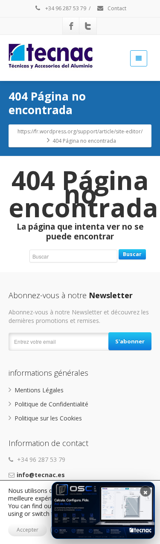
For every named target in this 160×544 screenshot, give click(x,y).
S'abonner (130, 341)
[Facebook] (71, 26)
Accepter (27, 529)
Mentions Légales (39, 390)
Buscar (132, 254)
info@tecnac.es (41, 475)
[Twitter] (87, 26)
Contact (116, 8)
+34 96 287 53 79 (65, 8)
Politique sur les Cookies (48, 418)
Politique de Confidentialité (51, 404)
